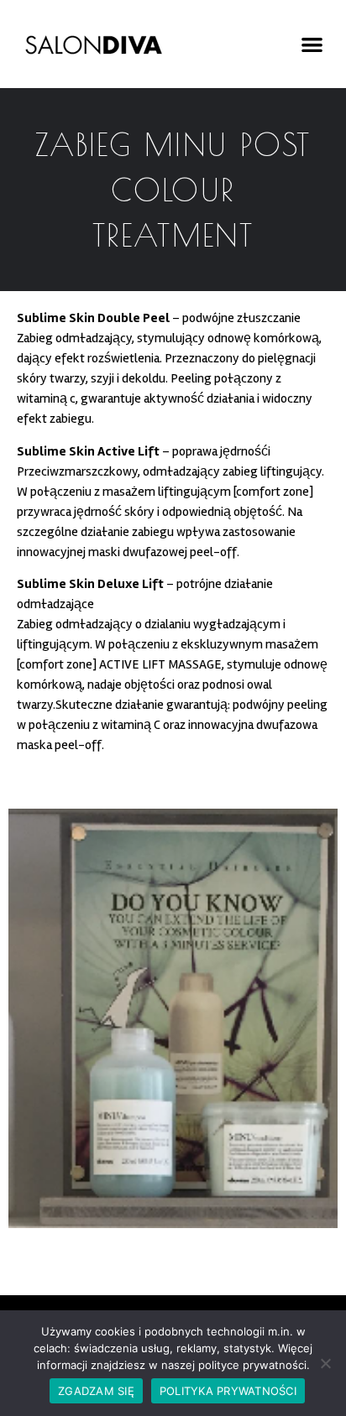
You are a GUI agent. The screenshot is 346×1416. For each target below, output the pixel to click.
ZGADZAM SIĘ (96, 1391)
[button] (312, 44)
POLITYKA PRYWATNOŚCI (228, 1391)
